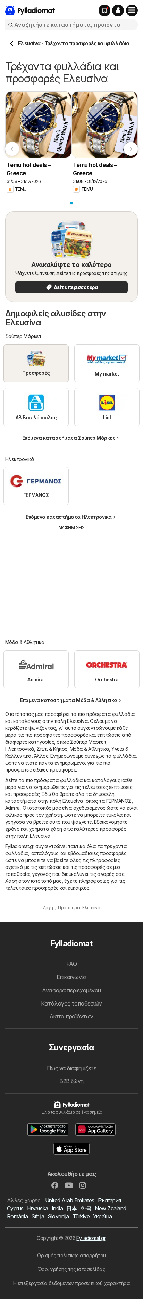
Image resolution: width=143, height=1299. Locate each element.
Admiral (12, 808)
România (17, 1216)
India (57, 1208)
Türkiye (81, 1216)
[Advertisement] (71, 579)
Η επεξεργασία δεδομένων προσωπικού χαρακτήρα (71, 1283)
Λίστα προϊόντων (71, 1016)
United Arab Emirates (69, 1200)
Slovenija (58, 1216)
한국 (86, 1208)
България (109, 1200)
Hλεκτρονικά (19, 749)
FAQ (71, 963)
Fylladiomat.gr (90, 1238)
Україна (102, 1216)
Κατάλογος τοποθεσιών (71, 1003)
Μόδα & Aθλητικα (89, 749)
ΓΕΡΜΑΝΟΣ (119, 801)
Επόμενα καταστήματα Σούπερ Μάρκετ (68, 438)
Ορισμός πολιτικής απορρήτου (71, 1255)
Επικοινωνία (71, 977)
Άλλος (41, 756)
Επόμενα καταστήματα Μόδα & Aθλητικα (68, 700)
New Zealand (110, 1208)
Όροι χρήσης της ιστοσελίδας (71, 1269)
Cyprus (15, 1208)
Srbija (37, 1216)
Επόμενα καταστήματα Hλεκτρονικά (68, 517)
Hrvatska (37, 1208)
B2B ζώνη (71, 1081)
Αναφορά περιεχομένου (71, 990)
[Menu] (132, 10)
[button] (118, 10)
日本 (71, 1208)
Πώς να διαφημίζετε (71, 1068)
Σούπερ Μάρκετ (88, 742)
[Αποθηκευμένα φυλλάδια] (104, 10)
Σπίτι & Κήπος (51, 749)
